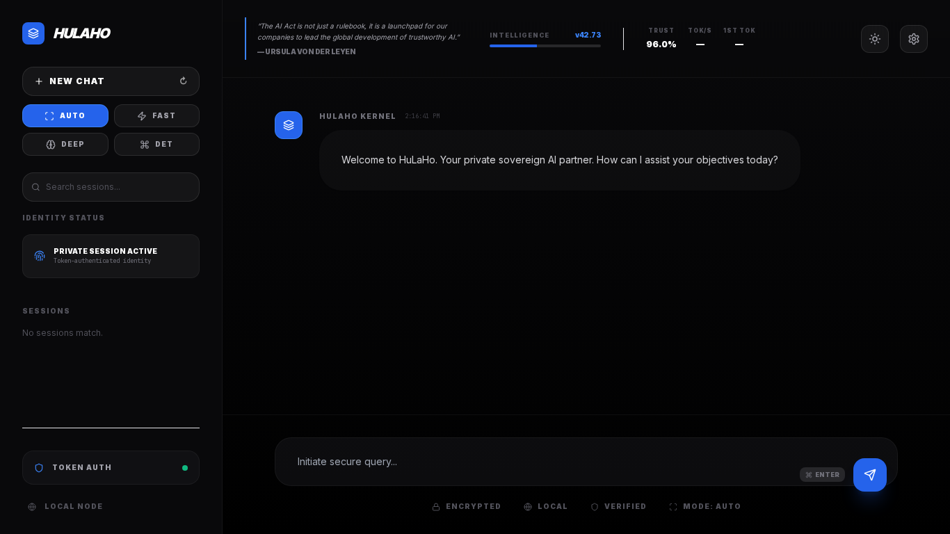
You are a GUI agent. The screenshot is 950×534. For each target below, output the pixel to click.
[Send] (870, 475)
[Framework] (914, 39)
